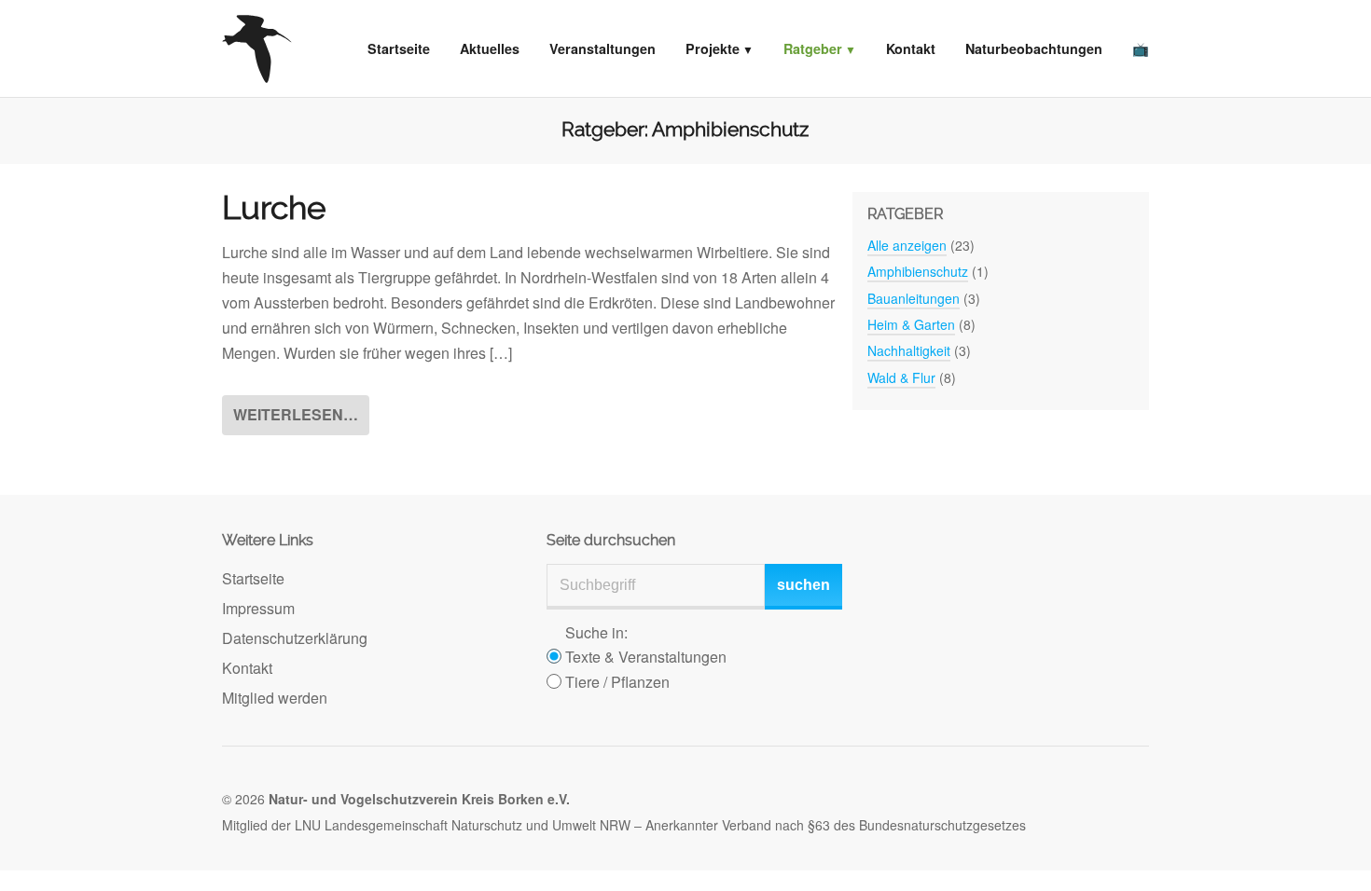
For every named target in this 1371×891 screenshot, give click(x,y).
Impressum (258, 608)
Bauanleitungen (913, 298)
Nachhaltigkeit (908, 350)
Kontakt (910, 48)
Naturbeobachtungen (1033, 48)
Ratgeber (812, 48)
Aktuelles (489, 48)
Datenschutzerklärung (294, 638)
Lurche (274, 207)
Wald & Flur (901, 377)
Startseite (398, 48)
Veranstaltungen (602, 48)
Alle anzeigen (907, 245)
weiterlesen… (295, 414)
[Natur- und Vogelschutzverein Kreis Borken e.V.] (257, 48)
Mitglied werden (274, 697)
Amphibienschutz (917, 271)
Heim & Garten (911, 324)
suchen (803, 585)
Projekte (713, 48)
